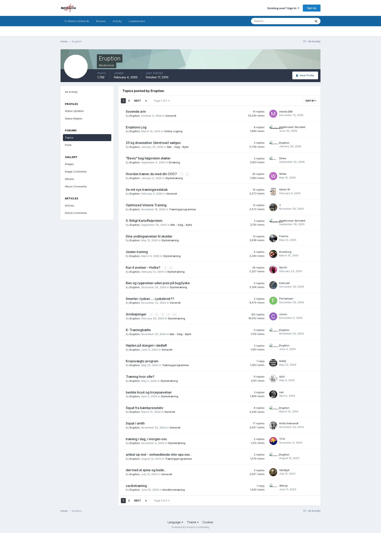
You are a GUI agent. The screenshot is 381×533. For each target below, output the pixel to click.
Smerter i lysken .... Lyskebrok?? (150, 299)
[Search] (316, 21)
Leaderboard (137, 21)
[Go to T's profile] (273, 207)
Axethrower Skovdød (292, 127)
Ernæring (174, 162)
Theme (192, 522)
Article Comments (76, 212)
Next (137, 100)
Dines (282, 158)
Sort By (310, 101)
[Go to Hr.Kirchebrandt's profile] (273, 425)
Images (69, 164)
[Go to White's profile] (273, 176)
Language (175, 522)
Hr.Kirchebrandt (288, 423)
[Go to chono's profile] (273, 316)
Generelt (170, 115)
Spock (283, 267)
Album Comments (76, 186)
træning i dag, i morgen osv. (146, 439)
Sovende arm (136, 111)
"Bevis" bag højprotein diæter (148, 158)
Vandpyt (284, 470)
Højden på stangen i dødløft (146, 345)
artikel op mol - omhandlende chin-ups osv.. (158, 454)
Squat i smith (135, 423)
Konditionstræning (174, 489)
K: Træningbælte (138, 330)
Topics (69, 137)
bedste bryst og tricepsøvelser (149, 392)
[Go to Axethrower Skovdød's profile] (273, 129)
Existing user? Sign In (282, 8)
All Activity (71, 91)
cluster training (137, 252)
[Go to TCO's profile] (273, 441)
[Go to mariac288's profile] (273, 114)
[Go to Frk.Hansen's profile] (273, 301)
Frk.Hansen (286, 298)
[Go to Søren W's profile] (273, 192)
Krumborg (285, 251)
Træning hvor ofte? (140, 377)
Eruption (135, 115)
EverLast (284, 283)
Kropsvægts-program (142, 361)
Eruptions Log (136, 127)
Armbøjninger (136, 314)
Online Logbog (173, 131)
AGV (282, 376)
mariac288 (285, 111)
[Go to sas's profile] (273, 394)
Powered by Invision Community (190, 527)
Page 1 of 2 (161, 100)
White (282, 173)
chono (283, 314)
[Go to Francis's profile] (273, 238)
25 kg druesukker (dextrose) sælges (153, 143)
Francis (283, 236)
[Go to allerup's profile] (273, 488)
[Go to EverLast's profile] (273, 285)
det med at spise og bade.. (145, 470)
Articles (69, 205)
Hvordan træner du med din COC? (152, 174)
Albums (69, 178)
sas (281, 392)
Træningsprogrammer (182, 209)
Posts (68, 144)
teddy (282, 360)
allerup (283, 485)
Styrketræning (174, 178)
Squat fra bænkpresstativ (144, 408)
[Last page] (146, 100)
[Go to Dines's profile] (273, 160)
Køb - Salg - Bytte (178, 146)
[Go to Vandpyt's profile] (273, 472)
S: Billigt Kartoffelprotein (144, 221)
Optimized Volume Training (146, 205)
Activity (117, 21)
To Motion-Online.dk (76, 21)
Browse (101, 21)
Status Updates (297, 20)
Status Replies (73, 118)
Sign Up (311, 8)
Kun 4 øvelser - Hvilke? (143, 267)
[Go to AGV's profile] (273, 379)
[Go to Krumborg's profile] (273, 254)
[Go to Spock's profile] (273, 269)
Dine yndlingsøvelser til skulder (149, 236)
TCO (282, 438)
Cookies (207, 522)
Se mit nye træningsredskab (147, 190)
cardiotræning (136, 486)
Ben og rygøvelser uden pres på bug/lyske (158, 283)
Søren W (284, 189)
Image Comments (76, 171)
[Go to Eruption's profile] (273, 145)
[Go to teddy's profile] (273, 363)
